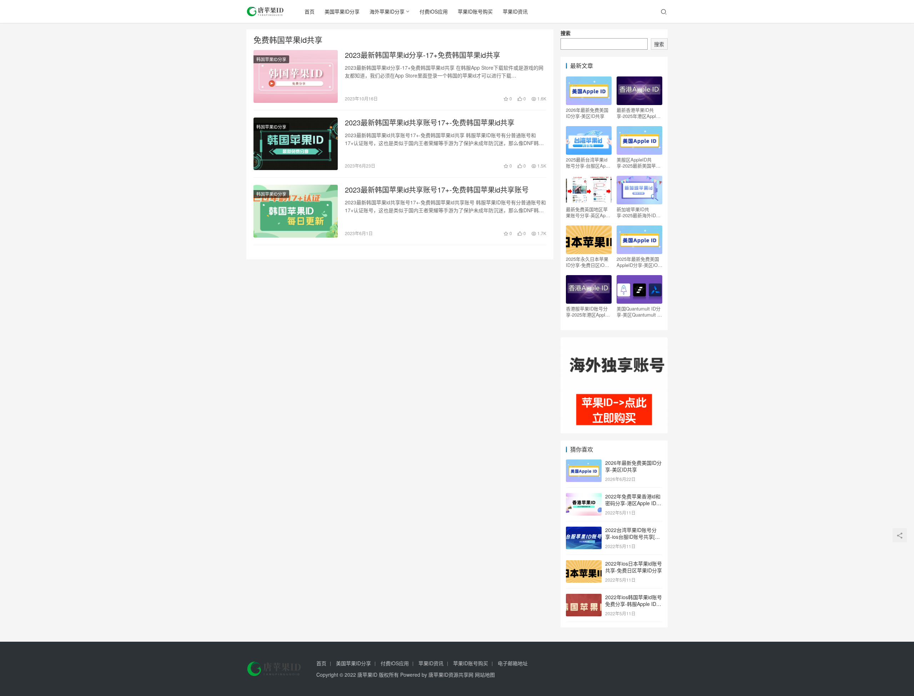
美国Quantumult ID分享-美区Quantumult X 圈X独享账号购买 (639, 311)
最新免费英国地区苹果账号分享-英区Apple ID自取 (589, 212)
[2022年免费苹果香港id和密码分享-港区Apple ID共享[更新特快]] (584, 497)
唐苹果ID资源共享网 (450, 674)
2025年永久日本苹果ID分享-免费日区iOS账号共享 (587, 262)
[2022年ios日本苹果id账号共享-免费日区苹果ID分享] (584, 564)
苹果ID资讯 (515, 11)
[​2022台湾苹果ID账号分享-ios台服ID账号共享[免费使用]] (584, 530)
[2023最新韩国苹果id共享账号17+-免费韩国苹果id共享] (295, 144)
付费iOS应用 (434, 11)
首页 (310, 11)
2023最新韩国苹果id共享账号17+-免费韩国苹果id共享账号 (437, 190)
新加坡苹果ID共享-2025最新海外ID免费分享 (639, 212)
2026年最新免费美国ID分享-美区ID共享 (587, 113)
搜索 (566, 32)
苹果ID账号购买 (475, 11)
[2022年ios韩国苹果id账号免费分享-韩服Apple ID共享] (584, 597)
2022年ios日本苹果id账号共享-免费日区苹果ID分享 (633, 567)
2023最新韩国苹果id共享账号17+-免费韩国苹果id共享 (429, 123)
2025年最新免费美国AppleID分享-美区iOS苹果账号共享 (639, 262)
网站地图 (485, 674)
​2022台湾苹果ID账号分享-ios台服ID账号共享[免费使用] (632, 536)
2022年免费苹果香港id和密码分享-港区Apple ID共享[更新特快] (633, 503)
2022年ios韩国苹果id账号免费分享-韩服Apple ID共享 (633, 604)
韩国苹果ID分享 (271, 59)
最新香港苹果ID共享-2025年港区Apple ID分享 (637, 113)
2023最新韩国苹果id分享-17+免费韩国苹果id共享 (422, 55)
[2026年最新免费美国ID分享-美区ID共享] (584, 463)
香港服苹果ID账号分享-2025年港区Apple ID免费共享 (587, 311)
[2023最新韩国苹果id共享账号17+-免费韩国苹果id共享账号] (295, 211)
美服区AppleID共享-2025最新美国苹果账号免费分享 (639, 162)
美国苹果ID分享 (342, 11)
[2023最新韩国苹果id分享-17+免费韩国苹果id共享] (295, 76)
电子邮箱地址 (513, 663)
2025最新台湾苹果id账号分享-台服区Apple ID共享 (589, 162)
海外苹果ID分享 (387, 11)
